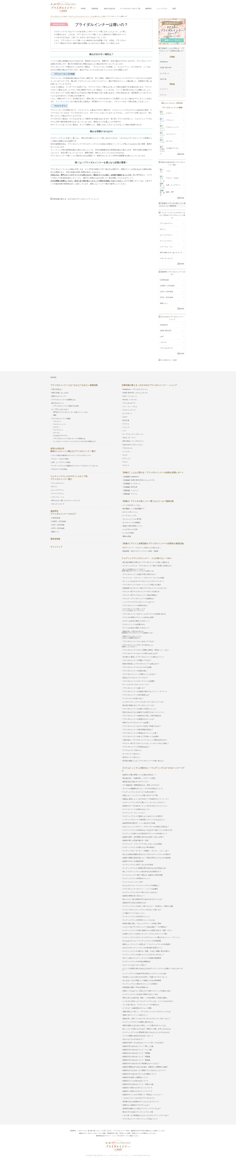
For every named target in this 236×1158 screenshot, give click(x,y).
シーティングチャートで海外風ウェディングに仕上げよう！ (144, 820)
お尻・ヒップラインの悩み (61, 462)
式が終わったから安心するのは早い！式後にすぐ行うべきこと (145, 977)
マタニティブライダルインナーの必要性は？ (139, 598)
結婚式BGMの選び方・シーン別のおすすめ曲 (139, 823)
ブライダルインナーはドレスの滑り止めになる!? (140, 653)
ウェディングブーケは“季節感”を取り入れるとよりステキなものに (146, 1032)
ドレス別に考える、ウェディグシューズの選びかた (141, 1005)
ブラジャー (170, 120)
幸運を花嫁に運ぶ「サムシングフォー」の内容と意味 (142, 923)
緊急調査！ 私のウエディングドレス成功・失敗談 (140, 551)
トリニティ (127, 451)
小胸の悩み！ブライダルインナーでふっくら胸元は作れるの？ (145, 740)
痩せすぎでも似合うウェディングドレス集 (138, 1112)
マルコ (125, 462)
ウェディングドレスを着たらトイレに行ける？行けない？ (143, 955)
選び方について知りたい (131, 757)
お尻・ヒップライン (173, 185)
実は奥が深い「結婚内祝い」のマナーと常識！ (139, 778)
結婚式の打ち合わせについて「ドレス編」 (138, 1050)
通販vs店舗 (127, 536)
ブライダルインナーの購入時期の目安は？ (138, 730)
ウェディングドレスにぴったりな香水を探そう (139, 792)
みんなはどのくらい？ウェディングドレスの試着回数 (142, 941)
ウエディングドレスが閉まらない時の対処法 (139, 847)
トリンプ (126, 427)
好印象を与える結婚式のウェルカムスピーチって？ (141, 1102)
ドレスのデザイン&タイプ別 (130, 8)
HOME (83, 8)
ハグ (124, 431)
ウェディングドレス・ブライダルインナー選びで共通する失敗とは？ (147, 566)
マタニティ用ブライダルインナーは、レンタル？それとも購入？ (146, 743)
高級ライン (164, 303)
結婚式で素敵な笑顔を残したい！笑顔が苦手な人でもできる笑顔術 (147, 858)
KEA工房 (163, 79)
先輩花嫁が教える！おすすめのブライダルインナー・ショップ (149, 385)
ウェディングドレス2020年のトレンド (136, 878)
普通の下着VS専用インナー (132, 526)
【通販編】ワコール (130, 494)
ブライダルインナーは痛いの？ (134, 688)
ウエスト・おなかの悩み (60, 459)
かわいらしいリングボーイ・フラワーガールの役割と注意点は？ (146, 827)
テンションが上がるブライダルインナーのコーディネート (143, 581)
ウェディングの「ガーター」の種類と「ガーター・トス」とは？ (146, 851)
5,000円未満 (164, 280)
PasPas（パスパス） (130, 400)
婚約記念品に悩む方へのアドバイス (135, 782)
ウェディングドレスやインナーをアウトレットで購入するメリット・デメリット (151, 937)
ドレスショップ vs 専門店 (132, 519)
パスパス (163, 342)
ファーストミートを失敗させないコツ (136, 809)
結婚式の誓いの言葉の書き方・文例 (135, 840)
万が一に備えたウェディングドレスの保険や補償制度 (142, 958)
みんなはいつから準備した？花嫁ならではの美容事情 (142, 980)
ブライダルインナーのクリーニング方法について (140, 1119)
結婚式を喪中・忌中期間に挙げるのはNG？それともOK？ (143, 837)
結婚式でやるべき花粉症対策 (133, 861)
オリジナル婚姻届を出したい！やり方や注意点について (143, 788)
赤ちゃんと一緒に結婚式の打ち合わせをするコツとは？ (143, 899)
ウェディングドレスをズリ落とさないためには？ (140, 892)
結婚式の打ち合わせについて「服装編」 (137, 1060)
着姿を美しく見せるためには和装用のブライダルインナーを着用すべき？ (138, 632)
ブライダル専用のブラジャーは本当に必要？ (139, 617)
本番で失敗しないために (60, 393)
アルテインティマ (129, 410)
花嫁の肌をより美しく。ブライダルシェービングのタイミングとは (147, 1011)
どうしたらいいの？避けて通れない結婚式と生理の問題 (143, 875)
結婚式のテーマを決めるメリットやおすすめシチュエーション (145, 806)
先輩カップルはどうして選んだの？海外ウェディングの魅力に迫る (147, 991)
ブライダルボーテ (166, 348)
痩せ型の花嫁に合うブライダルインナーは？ (139, 705)
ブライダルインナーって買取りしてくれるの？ (139, 674)
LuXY (162, 336)
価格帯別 (148, 8)
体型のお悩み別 (109, 8)
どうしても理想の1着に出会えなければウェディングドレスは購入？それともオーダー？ (152, 969)
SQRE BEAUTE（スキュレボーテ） (136, 393)
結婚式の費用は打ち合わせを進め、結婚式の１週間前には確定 (145, 1067)
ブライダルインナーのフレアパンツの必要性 (139, 681)
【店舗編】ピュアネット (131, 483)
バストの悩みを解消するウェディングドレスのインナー (71, 455)
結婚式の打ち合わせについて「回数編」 (137, 1056)
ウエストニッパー (172, 127)
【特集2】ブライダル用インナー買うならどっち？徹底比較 (148, 501)
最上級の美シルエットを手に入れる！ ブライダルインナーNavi (116, 1155)
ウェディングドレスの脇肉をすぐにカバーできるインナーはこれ (74, 466)
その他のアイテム (172, 148)
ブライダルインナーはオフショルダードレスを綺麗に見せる (144, 614)
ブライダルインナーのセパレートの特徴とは (69, 438)
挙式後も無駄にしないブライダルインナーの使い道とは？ (143, 761)
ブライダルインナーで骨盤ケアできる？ (137, 660)
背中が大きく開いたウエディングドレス (65, 500)
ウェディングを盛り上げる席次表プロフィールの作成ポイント (145, 833)
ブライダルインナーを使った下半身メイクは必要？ (141, 736)
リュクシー (164, 89)
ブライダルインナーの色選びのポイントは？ (139, 719)
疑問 (174, 8)
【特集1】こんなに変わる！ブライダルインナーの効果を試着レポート (153, 472)
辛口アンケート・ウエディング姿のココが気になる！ (142, 548)
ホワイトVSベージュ (130, 512)
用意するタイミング (58, 396)
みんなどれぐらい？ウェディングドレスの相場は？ (141, 885)
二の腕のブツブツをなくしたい (134, 913)
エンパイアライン (166, 235)
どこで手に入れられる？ (60, 409)
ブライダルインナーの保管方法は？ (135, 605)
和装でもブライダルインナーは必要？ (136, 722)
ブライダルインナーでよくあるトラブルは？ (139, 641)
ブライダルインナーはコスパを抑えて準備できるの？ (142, 726)
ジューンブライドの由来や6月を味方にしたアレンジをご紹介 (145, 973)
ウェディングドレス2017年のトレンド (136, 916)
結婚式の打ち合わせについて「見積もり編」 (139, 1084)
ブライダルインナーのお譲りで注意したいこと (139, 709)
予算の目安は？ (57, 389)
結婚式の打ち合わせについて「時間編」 (137, 1053)
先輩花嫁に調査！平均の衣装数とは (135, 987)
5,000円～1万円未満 (167, 286)
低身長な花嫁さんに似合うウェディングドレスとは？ (142, 1108)
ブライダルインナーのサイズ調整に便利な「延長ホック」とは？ (146, 650)
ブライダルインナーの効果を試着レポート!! (101, 190)
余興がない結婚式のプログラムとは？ (136, 1105)
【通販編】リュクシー (131, 490)
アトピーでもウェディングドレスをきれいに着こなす (142, 910)
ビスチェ (169, 113)
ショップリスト (162, 8)
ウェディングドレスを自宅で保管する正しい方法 (140, 994)
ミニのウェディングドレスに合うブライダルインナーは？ (143, 702)
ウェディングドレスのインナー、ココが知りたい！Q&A (146, 558)
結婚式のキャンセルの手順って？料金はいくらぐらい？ (143, 1095)
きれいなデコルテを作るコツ (133, 1039)
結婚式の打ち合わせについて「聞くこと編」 (139, 1046)
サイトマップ (56, 547)
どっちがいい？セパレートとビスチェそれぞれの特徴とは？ (74, 441)
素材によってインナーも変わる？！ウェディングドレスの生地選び (147, 944)
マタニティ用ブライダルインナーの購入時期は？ (140, 595)
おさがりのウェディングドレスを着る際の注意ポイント (143, 948)
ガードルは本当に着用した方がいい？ (136, 628)
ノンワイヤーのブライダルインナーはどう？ (139, 602)
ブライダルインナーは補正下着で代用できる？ (139, 574)
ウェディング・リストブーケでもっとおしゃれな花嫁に (143, 844)
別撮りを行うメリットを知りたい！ (135, 1015)
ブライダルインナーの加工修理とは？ (136, 695)
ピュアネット (165, 73)
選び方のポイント (57, 403)
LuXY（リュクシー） (130, 396)
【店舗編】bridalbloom (131, 477)
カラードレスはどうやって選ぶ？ (135, 965)
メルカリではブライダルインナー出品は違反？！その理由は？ (145, 927)
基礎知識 (95, 8)
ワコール (163, 95)
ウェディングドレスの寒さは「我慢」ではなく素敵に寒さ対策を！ (147, 951)
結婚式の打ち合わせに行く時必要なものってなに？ (141, 1063)
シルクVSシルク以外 (130, 529)
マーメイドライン (166, 241)
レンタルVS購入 (128, 533)
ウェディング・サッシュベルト (134, 813)
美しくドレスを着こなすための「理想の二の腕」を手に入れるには (147, 1029)
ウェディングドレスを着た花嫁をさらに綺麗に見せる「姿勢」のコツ (147, 930)
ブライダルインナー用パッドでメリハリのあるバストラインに (133, 609)
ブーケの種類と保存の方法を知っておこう (138, 1036)
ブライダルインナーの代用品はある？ (136, 747)
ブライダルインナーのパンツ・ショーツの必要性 (140, 889)
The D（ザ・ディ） (130, 438)
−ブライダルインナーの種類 (60, 419)
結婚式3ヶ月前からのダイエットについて (137, 1088)
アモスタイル (127, 448)
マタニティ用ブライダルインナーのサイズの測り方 (141, 591)
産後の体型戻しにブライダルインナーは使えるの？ (141, 664)
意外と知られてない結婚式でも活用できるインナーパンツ (143, 712)
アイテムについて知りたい (132, 750)
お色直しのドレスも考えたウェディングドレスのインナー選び (145, 934)
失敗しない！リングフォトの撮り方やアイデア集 (140, 795)
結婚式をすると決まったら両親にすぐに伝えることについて (144, 1070)
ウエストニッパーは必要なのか (134, 624)
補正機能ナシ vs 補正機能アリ (134, 509)
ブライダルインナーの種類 (172, 108)
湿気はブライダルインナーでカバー (135, 678)
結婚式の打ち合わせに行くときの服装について (139, 1074)
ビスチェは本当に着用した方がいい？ (136, 621)
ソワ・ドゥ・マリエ (130, 406)
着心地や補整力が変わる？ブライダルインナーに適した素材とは (146, 562)
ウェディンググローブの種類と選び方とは (138, 1022)
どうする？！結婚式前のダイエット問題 (137, 1008)
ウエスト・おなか (172, 178)
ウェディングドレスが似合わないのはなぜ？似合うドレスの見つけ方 (147, 830)
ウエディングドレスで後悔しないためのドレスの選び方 (143, 816)
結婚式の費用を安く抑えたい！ (134, 896)
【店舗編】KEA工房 (130, 487)
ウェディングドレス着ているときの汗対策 (138, 865)
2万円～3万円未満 (166, 297)
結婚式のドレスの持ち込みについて (135, 1081)
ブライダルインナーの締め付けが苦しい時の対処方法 (142, 716)
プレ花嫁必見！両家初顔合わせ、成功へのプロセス (141, 785)
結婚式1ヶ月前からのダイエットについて (137, 1091)
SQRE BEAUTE (165, 68)
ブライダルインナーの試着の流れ (135, 671)
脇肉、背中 (170, 192)
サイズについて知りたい (131, 754)
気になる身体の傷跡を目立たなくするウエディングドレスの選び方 (147, 854)
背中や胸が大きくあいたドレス (171, 252)
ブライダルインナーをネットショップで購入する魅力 (142, 585)
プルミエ (126, 465)
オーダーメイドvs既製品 (131, 522)
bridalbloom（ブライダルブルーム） (135, 389)
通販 (54, 415)
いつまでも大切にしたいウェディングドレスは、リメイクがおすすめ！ (148, 1001)
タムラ (125, 455)
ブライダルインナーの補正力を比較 (66, 406)
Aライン (163, 229)
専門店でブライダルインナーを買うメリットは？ (70, 412)
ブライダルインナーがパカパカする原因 (137, 667)
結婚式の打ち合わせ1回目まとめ (134, 903)
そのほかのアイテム (60, 435)
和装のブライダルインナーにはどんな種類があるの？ (132, 637)
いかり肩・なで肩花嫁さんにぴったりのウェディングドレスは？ (146, 1115)
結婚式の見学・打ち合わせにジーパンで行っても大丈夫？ (143, 1043)
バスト (168, 171)
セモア (125, 417)
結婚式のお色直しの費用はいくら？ (135, 1077)
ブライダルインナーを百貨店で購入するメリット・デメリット (145, 691)
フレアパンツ (171, 134)
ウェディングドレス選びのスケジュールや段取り (140, 984)
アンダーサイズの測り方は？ (133, 698)
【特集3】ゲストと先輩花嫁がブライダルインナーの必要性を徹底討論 (153, 543)
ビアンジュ (127, 458)
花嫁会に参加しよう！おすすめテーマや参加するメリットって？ (146, 799)
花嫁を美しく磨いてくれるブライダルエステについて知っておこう (147, 1018)
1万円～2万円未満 (166, 292)
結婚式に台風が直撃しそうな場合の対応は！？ (139, 775)
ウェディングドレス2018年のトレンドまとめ (139, 920)
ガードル (169, 141)
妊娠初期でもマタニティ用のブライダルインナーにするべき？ (145, 588)
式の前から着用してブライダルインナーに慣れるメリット (143, 657)
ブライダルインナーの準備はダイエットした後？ (140, 733)
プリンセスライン (166, 223)
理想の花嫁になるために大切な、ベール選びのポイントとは (144, 1025)
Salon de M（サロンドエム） (133, 445)
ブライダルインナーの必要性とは (63, 400)
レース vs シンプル (130, 515)
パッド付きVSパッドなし (132, 505)
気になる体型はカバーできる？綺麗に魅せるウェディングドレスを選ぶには (138, 570)
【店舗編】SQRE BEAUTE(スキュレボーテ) (138, 480)
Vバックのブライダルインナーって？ (136, 684)
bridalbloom (164, 62)
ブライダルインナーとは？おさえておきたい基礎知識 (74, 385)
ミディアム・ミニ (166, 247)
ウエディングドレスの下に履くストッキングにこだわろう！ (144, 802)
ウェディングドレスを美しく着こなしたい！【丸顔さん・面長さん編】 (148, 906)
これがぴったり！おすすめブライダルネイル (139, 1098)
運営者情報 (55, 539)
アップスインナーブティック (133, 434)
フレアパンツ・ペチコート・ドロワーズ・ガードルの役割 (143, 578)
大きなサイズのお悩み (59, 469)
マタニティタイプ (166, 258)
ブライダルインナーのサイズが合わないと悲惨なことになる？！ (137, 645)
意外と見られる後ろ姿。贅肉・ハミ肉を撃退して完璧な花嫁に (145, 998)
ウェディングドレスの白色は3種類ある (137, 961)
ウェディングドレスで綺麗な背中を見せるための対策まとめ (144, 868)
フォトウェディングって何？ (133, 882)
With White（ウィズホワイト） (134, 441)
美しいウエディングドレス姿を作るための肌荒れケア (142, 871)
